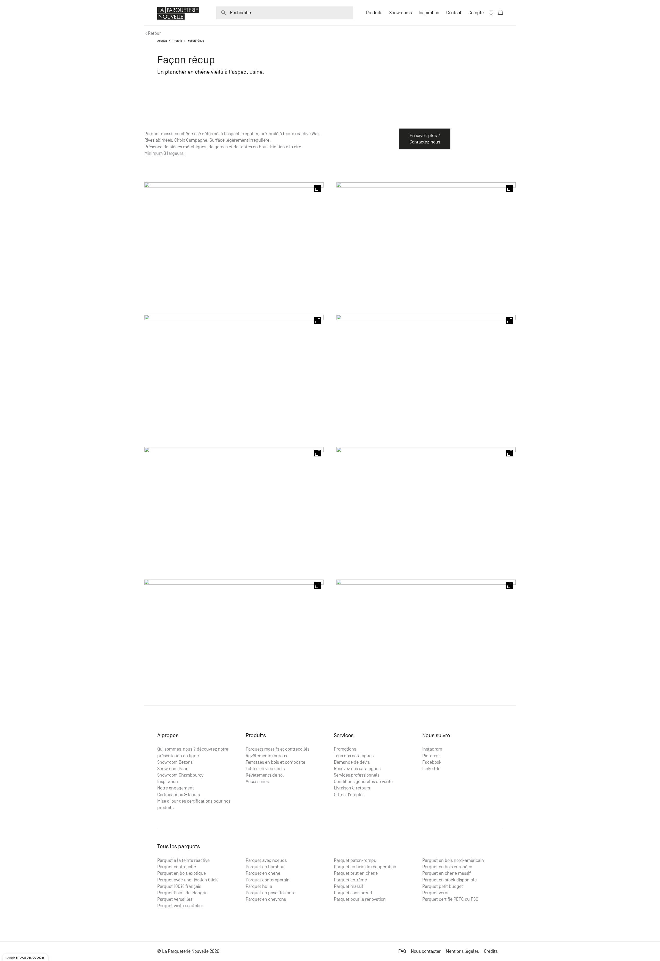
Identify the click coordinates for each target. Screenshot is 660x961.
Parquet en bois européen (447, 867)
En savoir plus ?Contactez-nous (424, 139)
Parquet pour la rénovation (360, 899)
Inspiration (429, 12)
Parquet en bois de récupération (365, 867)
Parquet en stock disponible (449, 880)
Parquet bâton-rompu (355, 860)
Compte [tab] (476, 12)
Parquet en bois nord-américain (453, 860)
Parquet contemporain (268, 880)
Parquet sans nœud (353, 893)
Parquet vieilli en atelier (180, 905)
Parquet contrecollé (176, 867)
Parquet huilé (259, 886)
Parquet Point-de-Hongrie (182, 893)
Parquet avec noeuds (266, 860)
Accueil (162, 40)
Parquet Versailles (174, 899)
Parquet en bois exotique (181, 873)
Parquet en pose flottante (270, 893)
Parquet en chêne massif (446, 873)
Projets (177, 40)
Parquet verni (435, 893)
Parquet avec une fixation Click (187, 880)
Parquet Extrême (350, 880)
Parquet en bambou (265, 867)
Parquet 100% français (179, 886)
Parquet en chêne (263, 873)
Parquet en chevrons (266, 899)
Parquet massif (348, 886)
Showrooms (400, 12)
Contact (453, 12)
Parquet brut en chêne (356, 873)
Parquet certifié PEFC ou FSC (450, 899)
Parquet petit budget (442, 886)
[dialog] (25, 957)
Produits (374, 12)
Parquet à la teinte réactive (183, 860)
